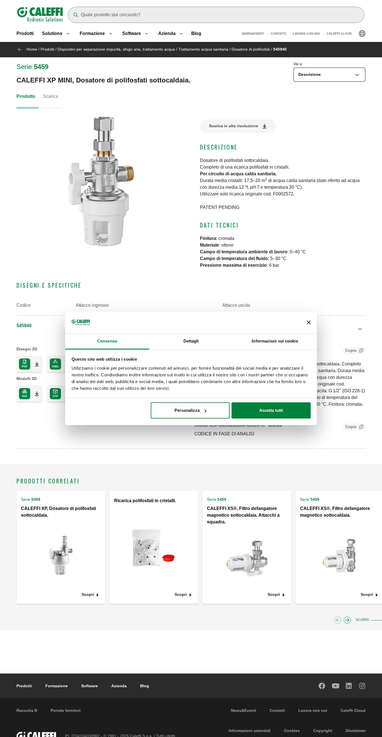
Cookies (292, 730)
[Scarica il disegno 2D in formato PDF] (34, 364)
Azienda (119, 686)
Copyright (322, 730)
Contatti (278, 33)
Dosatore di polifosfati (251, 49)
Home (32, 49)
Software (89, 686)
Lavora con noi (306, 33)
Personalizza (187, 410)
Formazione (56, 686)
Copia (351, 350)
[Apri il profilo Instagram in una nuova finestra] (362, 685)
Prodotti (25, 33)
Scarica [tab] (50, 96)
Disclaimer (356, 730)
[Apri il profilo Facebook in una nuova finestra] (322, 685)
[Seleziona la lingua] (362, 33)
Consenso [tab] (107, 341)
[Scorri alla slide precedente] (337, 620)
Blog (196, 33)
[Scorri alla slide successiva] (347, 620)
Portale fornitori (66, 710)
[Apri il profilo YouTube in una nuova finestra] (335, 685)
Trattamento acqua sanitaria (203, 49)
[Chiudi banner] (309, 323)
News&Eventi (253, 33)
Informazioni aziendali (250, 730)
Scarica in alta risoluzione (233, 126)
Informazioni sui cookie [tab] (275, 341)
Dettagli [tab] (191, 341)
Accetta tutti (271, 410)
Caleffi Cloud (339, 33)
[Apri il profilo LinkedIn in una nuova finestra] (349, 685)
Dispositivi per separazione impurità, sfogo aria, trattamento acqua (116, 49)
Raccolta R (26, 710)
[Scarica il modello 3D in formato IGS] (34, 393)
